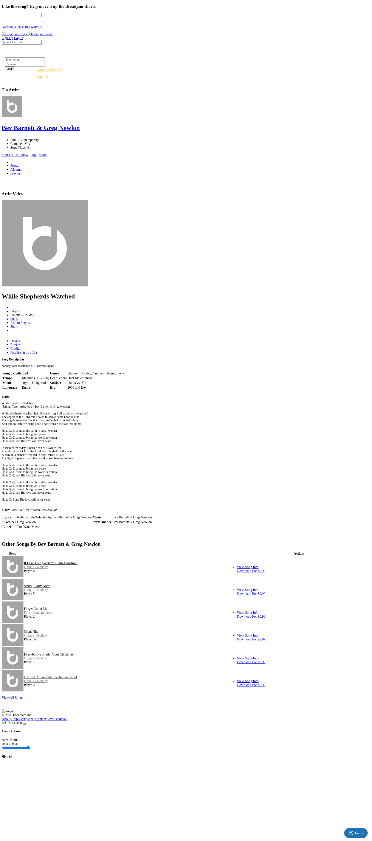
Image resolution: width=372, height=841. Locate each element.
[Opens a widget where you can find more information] (356, 833)
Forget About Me (35, 609)
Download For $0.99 (251, 571)
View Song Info (248, 567)
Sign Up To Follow (15, 155)
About (6, 719)
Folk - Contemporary (38, 612)
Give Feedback (57, 719)
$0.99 (14, 319)
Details (15, 341)
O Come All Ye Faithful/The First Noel (50, 677)
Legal (30, 719)
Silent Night (32, 631)
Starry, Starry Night (37, 586)
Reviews (16, 344)
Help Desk (18, 719)
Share (42, 155)
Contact (40, 719)
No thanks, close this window (22, 27)
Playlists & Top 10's (23, 352)
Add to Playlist (20, 323)
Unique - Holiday (36, 567)
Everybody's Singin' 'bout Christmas (48, 654)
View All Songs (12, 697)
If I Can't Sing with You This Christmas (51, 563)
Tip (33, 155)
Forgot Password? (49, 70)
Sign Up (43, 77)
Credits (15, 348)
